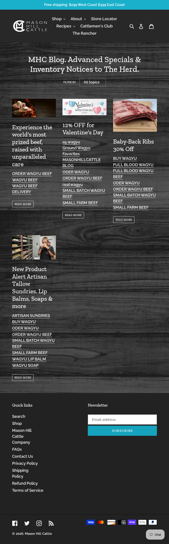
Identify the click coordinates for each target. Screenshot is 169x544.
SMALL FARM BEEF (80, 202)
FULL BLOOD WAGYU (133, 164)
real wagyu (72, 184)
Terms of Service (27, 490)
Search (18, 416)
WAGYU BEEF (25, 180)
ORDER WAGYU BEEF (32, 173)
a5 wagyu (71, 142)
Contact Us (22, 456)
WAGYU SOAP (25, 365)
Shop (17, 423)
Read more (23, 204)
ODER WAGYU (75, 172)
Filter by (69, 82)
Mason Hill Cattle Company (21, 436)
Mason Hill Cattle (38, 534)
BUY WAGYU (125, 158)
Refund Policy (25, 483)
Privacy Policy (25, 463)
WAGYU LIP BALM (29, 359)
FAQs (17, 449)
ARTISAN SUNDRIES (31, 315)
